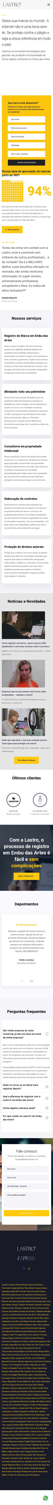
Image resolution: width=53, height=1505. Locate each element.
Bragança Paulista (22, 1365)
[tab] (26, 1034)
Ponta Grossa (27, 1298)
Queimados (45, 1381)
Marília (20, 1325)
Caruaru (42, 1291)
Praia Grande (37, 1301)
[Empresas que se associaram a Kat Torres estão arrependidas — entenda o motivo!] (23, 673)
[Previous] (22, 981)
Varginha (36, 1395)
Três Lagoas (7, 1425)
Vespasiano (6, 1411)
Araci (10, 1471)
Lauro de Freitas (17, 1348)
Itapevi (35, 1325)
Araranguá (17, 1471)
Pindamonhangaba (9, 1368)
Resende (24, 1401)
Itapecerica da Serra (33, 1361)
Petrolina (36, 1298)
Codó (47, 1415)
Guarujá (15, 1305)
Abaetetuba (22, 1375)
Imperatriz (22, 1318)
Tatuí (29, 1421)
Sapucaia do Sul (24, 1388)
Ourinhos (19, 1435)
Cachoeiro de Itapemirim (12, 1341)
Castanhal (6, 1348)
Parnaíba (28, 1378)
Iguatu (30, 1455)
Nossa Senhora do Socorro (19, 1355)
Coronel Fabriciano (9, 1441)
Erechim (47, 1445)
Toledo (34, 1388)
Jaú (3, 1385)
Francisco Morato (17, 1361)
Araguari (43, 1428)
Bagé (22, 1425)
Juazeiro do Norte (9, 1315)
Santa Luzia (27, 1335)
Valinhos (34, 1405)
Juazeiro (35, 1335)
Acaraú (35, 1465)
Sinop (35, 1385)
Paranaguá (6, 1378)
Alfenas (20, 1468)
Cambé (28, 1445)
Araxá (41, 1445)
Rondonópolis (31, 1328)
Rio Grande (31, 1338)
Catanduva (44, 1418)
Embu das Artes (29, 1315)
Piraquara (17, 1438)
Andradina (35, 1468)
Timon (11, 1365)
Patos (22, 1445)
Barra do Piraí (34, 1461)
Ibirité (12, 1358)
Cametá (5, 1395)
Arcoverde (33, 1471)
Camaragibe (13, 1375)
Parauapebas (40, 1341)
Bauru (45, 1288)
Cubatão (31, 1401)
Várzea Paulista (8, 1421)
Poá (37, 1428)
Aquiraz (42, 1468)
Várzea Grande (43, 1308)
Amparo (27, 1468)
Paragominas (7, 1438)
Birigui (21, 1415)
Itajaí (20, 1335)
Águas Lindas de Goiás (17, 1338)
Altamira (47, 1431)
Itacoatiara (6, 1461)
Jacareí (23, 1328)
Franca (18, 1298)
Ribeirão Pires (29, 1415)
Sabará (29, 1395)
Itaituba (14, 1461)
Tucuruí (12, 1435)
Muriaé (33, 1441)
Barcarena (14, 1415)
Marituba (16, 1401)
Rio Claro (22, 1345)
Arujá (40, 1471)
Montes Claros (28, 1285)
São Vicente (21, 1291)
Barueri (20, 1315)
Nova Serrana (21, 1455)
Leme (41, 1451)
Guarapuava (45, 1355)
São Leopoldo (44, 1325)
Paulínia (21, 1441)
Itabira (46, 1425)
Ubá (21, 1431)
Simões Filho (14, 1398)
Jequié (36, 1375)
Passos (40, 1431)
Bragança (44, 1408)
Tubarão (5, 1448)
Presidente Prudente (20, 1331)
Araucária (28, 1385)
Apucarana (44, 1395)
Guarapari (6, 1415)
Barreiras (42, 1375)
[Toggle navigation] (42, 4)
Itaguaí (28, 1398)
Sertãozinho (34, 1411)
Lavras (22, 1451)
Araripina (25, 1471)
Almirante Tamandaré (15, 1428)
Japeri (18, 1448)
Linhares (47, 1361)
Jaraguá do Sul (21, 1358)
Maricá (17, 1371)
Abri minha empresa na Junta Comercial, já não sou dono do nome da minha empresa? (22, 1034)
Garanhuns (6, 1391)
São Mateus (41, 1401)
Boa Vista (25, 1288)
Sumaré (5, 1311)
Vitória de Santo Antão (37, 1391)
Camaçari (46, 1305)
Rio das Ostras (34, 1381)
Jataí (26, 1461)
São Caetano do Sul (28, 1371)
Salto (4, 1428)
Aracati (5, 1471)
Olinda (31, 1288)
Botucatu (20, 1385)
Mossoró (18, 1308)
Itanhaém (14, 1458)
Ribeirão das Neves (9, 1301)
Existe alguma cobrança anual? (19, 1108)
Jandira (42, 1411)
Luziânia (31, 1341)
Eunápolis (27, 1435)
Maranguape (43, 1405)
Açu (48, 1465)
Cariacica (38, 1288)
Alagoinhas (12, 1381)
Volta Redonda (43, 1315)
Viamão (36, 1318)
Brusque (5, 1398)
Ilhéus (11, 1371)
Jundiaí (5, 1285)
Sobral (24, 1341)
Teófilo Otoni (43, 1388)
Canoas (44, 1298)
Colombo (32, 1321)
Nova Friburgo (38, 1351)
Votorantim (13, 1418)
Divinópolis (27, 1325)
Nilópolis (5, 1371)
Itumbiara (25, 1448)
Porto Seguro (10, 1385)
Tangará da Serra (32, 1451)
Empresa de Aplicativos (26, 1252)
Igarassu (5, 1431)
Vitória (29, 1291)
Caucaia (35, 1291)
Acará (29, 1465)
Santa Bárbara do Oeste (22, 1351)
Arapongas (40, 1415)
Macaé (30, 1318)
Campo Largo (7, 1401)
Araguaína (6, 1358)
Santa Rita (22, 1395)
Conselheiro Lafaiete (16, 1408)
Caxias (34, 1368)
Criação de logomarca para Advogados (24, 1475)
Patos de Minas (39, 1378)
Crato (49, 1398)
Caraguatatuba (45, 1421)
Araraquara (6, 1328)
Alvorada (40, 1338)
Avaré (45, 1471)
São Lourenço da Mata (41, 1435)
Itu (42, 1361)
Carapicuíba (15, 1288)
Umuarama (34, 1438)
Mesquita (5, 1361)
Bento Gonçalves (37, 1425)
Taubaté (21, 1305)
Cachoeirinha (17, 1405)
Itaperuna (5, 1455)
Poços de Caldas (24, 1368)
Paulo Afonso (30, 1428)
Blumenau (6, 1295)
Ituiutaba (32, 1448)
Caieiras (42, 1458)
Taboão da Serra (29, 1308)
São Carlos (44, 1318)
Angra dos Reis (32, 1345)
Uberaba (21, 1301)
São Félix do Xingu (32, 1408)
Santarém (38, 1305)
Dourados (42, 1331)
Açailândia (25, 1438)
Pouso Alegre (22, 1381)
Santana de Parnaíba (19, 1391)
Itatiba (26, 1425)
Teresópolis (35, 1355)
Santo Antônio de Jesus (28, 1458)
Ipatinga (5, 1318)
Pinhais (43, 1398)
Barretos (35, 1418)
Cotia (13, 1321)
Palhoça (5, 1365)
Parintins (5, 1435)
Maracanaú (33, 1331)
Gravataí (22, 1311)
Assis (16, 1451)
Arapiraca (42, 1328)
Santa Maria (13, 1311)
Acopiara (42, 1465)
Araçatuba (28, 1348)
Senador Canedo (30, 1431)
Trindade (15, 1411)
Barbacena (13, 1395)
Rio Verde (15, 1328)
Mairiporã (12, 1465)
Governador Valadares (35, 1311)
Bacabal (12, 1448)
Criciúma (43, 1335)
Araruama (36, 1398)
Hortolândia (6, 1331)
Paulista (28, 1301)
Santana (15, 1425)
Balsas (4, 1475)
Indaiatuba (6, 1321)
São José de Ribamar (36, 1358)
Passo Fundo (44, 1345)
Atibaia (40, 1385)
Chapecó (5, 1335)
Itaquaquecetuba (8, 1291)
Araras (22, 1398)
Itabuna (5, 1338)
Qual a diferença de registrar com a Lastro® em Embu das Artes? (21, 1098)
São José (19, 1321)
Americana (12, 1325)
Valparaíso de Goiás (38, 1365)
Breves (13, 1455)
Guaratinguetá (20, 1421)
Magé (26, 1321)
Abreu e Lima (21, 1465)
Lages (30, 1375)
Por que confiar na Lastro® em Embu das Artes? (22, 1118)
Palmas (5, 1308)
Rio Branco (38, 1285)
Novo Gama (14, 1431)
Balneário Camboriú (10, 1388)
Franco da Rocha (18, 1378)
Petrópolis (29, 1305)
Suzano (11, 1308)
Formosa (35, 1421)
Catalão (27, 1441)
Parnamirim (13, 1318)
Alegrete (5, 1468)
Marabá (47, 1311)
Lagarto (10, 1451)
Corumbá (43, 1438)
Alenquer (12, 1468)
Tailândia (35, 1445)
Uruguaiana (23, 1411)
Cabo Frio (14, 1335)
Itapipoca (26, 1405)
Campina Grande (14, 1285)
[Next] (30, 981)
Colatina (5, 1418)
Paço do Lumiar (25, 1418)
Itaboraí (40, 1321)
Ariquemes (15, 1445)
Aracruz (21, 1461)
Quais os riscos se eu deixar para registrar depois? (20, 1087)
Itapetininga (42, 1368)
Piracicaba (6, 1288)
